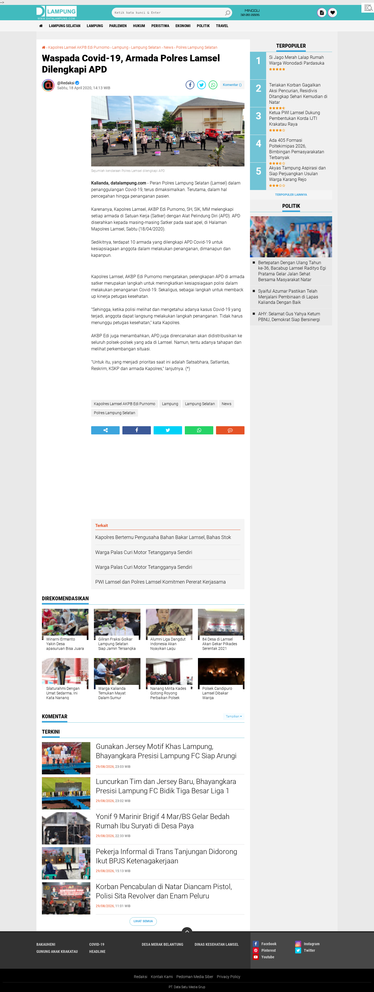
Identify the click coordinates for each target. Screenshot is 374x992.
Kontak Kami (162, 976)
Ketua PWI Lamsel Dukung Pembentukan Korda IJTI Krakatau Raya (294, 118)
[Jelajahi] (367, 8)
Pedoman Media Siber (194, 976)
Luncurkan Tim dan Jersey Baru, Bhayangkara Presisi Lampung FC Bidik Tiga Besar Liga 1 (166, 786)
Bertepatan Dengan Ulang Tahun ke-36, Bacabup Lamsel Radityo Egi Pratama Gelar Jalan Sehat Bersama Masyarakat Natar (292, 271)
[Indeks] (322, 12)
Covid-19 (96, 944)
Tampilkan (233, 716)
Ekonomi (183, 26)
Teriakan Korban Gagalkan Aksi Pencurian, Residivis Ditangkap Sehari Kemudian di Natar (298, 93)
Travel (222, 26)
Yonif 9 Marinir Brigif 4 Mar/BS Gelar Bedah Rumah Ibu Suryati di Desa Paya (162, 821)
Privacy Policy (228, 976)
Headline (97, 951)
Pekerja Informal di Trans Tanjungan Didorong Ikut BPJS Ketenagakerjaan (166, 856)
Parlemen (118, 26)
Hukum (139, 26)
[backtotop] (187, 932)
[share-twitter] (201, 84)
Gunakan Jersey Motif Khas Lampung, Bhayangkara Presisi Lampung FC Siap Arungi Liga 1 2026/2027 (166, 755)
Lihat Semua (143, 921)
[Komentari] (230, 430)
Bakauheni (45, 944)
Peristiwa (160, 26)
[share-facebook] (190, 84)
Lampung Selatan (64, 26)
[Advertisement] (64, 178)
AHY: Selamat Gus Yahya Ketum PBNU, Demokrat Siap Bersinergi (289, 316)
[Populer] (332, 12)
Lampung (95, 26)
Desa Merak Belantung (162, 944)
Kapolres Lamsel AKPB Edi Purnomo (79, 47)
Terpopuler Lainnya (291, 195)
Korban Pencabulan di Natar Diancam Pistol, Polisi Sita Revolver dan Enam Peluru (164, 891)
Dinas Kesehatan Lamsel (217, 944)
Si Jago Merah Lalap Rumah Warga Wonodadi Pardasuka (296, 60)
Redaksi (140, 976)
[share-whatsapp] (213, 84)
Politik (203, 26)
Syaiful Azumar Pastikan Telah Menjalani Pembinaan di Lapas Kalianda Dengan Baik (288, 297)
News (168, 47)
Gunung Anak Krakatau (57, 951)
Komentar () (232, 85)
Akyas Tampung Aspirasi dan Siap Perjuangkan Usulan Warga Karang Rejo (297, 173)
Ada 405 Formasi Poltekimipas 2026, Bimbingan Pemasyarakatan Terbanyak (296, 149)
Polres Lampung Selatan (196, 47)
